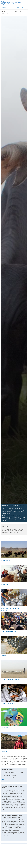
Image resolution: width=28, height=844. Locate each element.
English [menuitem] (18, 7)
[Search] (26, 7)
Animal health (5, 584)
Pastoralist (4, 751)
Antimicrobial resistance (8, 632)
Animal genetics (6, 560)
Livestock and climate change (10, 679)
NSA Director (5, 779)
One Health (4, 727)
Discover (4, 7)
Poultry (2, 610)
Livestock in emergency (8, 703)
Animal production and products (11, 608)
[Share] (24, 7)
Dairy (7, 610)
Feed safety (4, 656)
